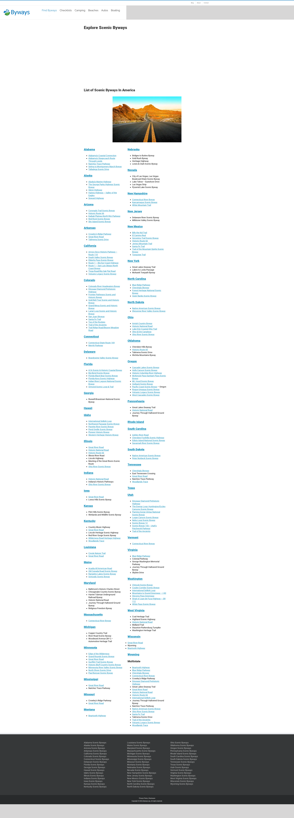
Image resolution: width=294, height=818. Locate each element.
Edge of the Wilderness (98, 654)
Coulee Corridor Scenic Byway (146, 587)
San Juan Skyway (96, 316)
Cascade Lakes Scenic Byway (145, 367)
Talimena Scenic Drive (98, 239)
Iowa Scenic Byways (93, 781)
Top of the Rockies (96, 322)
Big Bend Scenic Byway (99, 373)
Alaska (88, 175)
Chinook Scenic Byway (142, 585)
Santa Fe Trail (94, 319)
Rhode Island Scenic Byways (183, 753)
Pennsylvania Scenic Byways (183, 751)
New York (133, 260)
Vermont (133, 537)
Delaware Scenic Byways (95, 762)
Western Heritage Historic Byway (103, 435)
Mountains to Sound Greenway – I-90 (149, 593)
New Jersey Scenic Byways (139, 775)
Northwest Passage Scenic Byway (104, 424)
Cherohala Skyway (140, 287)
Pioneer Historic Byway (98, 432)
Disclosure (152, 798)
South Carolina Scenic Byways (184, 756)
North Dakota (136, 302)
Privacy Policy (143, 798)
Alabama (89, 149)
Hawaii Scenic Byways (94, 770)
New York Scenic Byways (138, 781)
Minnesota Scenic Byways (139, 756)
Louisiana (90, 547)
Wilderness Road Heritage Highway (104, 538)
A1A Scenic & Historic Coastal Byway (105, 370)
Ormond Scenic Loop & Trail (100, 387)
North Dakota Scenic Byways (140, 786)
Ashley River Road (140, 435)
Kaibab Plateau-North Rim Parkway (104, 216)
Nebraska (134, 149)
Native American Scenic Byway (146, 308)
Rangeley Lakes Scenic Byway (102, 574)
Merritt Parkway (95, 345)
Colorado (89, 280)
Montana (89, 709)
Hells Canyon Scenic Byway (144, 370)
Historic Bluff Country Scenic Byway (104, 665)
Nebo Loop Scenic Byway (143, 520)
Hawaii (88, 408)
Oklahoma (134, 340)
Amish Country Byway (142, 323)
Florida (88, 364)
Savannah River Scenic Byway (146, 443)
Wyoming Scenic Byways (181, 784)
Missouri (89, 694)
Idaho (87, 415)
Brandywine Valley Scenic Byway (103, 358)
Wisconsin (134, 636)
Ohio (130, 317)
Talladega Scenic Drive (98, 169)
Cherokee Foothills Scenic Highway (148, 437)
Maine (88, 562)
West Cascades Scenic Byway (146, 395)
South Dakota (136, 449)
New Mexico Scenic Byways (140, 778)
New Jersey (135, 211)
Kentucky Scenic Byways (95, 786)
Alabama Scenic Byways (95, 742)
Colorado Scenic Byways (95, 756)
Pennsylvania (136, 401)
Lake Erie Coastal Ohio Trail (144, 329)
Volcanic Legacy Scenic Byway (102, 274)
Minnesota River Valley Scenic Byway (105, 667)
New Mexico (135, 226)
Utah (130, 494)
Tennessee (134, 464)
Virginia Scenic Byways (180, 773)
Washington (135, 578)
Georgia (89, 393)
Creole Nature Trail (97, 553)
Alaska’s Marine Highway (99, 182)
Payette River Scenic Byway (101, 426)
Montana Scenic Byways (138, 764)
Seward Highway (96, 198)
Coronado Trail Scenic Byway (101, 210)
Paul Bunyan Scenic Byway (100, 673)
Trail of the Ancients (97, 325)
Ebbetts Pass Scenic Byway (100, 260)
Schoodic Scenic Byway (99, 576)
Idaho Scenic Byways (93, 773)
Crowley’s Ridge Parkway (99, 234)
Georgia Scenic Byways (94, 767)
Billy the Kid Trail (139, 232)
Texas (131, 488)
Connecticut (91, 336)
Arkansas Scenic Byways (95, 751)
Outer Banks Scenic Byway (144, 296)
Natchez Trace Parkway (99, 164)
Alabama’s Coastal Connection (102, 155)
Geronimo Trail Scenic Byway (145, 238)
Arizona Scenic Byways (94, 748)
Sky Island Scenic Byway (99, 221)
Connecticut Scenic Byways (96, 759)
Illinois (88, 441)
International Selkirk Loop (100, 421)
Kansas (88, 505)
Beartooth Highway (97, 715)
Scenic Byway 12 (140, 523)
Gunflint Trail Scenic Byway (100, 662)
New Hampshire (137, 193)
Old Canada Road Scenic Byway (102, 571)
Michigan (90, 627)
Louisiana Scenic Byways (138, 742)
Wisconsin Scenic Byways (182, 781)
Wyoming (133, 654)
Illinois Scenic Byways (94, 775)
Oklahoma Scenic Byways (182, 745)
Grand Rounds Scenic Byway (101, 656)
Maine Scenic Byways (137, 745)
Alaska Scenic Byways (94, 745)
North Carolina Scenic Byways (140, 784)
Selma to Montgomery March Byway (105, 166)
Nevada (132, 170)
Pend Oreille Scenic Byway (100, 429)
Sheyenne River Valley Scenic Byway (148, 311)
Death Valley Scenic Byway (100, 257)
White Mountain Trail (141, 205)
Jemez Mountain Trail (142, 243)
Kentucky (89, 521)
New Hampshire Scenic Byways (141, 773)
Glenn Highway (95, 190)
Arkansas (90, 227)
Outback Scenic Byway (142, 384)
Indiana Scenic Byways (94, 778)
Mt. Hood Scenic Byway (143, 381)
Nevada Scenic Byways (137, 770)
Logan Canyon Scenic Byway (145, 517)
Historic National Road (98, 450)
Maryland (90, 583)
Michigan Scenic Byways (138, 753)
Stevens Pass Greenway (143, 596)
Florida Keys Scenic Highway (101, 378)
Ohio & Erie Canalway (141, 332)
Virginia (133, 549)
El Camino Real (139, 235)
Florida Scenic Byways (94, 764)
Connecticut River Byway (99, 620)
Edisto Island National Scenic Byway (148, 440)
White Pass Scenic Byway (143, 604)
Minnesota (90, 647)
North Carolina (137, 278)
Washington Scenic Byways (182, 775)
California (90, 245)
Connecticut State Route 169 (101, 343)
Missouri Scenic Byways (138, 762)
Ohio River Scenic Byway (99, 466)
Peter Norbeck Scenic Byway (145, 458)
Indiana (88, 472)
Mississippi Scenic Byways (139, 759)
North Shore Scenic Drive (99, 670)
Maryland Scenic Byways (138, 748)
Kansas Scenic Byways (94, 784)
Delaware (89, 351)
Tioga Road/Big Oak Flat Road (102, 271)
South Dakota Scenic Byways (183, 759)
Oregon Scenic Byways (180, 748)
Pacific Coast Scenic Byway (144, 387)
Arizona (88, 204)
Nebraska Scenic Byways (138, 767)
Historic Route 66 (96, 213)
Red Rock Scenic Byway (99, 219)
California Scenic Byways (95, 753)
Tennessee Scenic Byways (182, 762)
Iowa (87, 490)
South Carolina (137, 428)
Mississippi (91, 679)
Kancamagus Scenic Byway (144, 202)
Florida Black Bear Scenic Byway (103, 376)
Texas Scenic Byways (180, 764)
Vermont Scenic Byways (181, 770)
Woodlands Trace (96, 541)
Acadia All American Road (100, 568)
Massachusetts (93, 614)
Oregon (132, 361)
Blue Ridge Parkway (141, 285)
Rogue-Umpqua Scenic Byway (146, 389)
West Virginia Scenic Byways (183, 778)
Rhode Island (136, 422)
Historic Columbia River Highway (147, 373)
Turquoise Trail (139, 254)
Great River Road (96, 237)
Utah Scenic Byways (179, 767)
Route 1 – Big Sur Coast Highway (103, 263)
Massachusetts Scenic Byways (141, 751)
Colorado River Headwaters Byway (104, 286)
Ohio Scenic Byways (179, 742)
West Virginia (136, 610)
